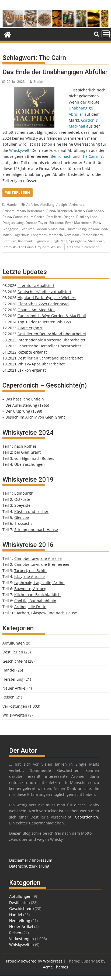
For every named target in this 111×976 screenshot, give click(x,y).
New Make (72, 234)
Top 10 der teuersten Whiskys (44, 321)
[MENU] (106, 34)
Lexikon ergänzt (32, 370)
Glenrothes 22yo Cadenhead (43, 303)
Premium (9, 241)
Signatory (41, 241)
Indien (7, 234)
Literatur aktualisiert (36, 285)
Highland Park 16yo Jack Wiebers (47, 297)
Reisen (8, 697)
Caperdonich (86, 817)
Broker (79, 210)
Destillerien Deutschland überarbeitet (52, 333)
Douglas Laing (13, 222)
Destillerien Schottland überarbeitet (50, 358)
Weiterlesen (17, 192)
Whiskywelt (19, 150)
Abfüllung (47, 204)
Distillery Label (87, 216)
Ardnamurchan (13, 210)
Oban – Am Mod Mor (36, 309)
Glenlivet (27, 229)
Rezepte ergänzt (32, 352)
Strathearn (96, 241)
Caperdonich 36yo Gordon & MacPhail (52, 315)
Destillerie (54, 216)
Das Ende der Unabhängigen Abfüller (54, 72)
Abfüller (32, 204)
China (6, 216)
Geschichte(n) (14, 661)
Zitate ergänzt (30, 327)
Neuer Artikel (14, 688)
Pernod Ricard (92, 234)
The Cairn (89, 156)
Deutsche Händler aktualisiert (44, 291)
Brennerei (64, 210)
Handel (12, 204)
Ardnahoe (77, 204)
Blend (50, 210)
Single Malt (59, 241)
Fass (96, 222)
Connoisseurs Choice (28, 216)
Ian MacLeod (97, 229)
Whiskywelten (14, 715)
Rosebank (25, 241)
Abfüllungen (13, 643)
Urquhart (42, 247)
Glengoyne (10, 229)
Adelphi (62, 204)
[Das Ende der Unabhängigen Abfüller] (34, 90)
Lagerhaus (21, 234)
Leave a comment (85, 247)
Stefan (38, 81)
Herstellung (12, 679)
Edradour (56, 222)
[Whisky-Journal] (55, 25)
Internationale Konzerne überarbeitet (51, 340)
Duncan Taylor (36, 222)
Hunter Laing (76, 229)
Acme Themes (55, 967)
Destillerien (12, 652)
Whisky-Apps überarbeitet (41, 364)
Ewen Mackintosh (78, 222)
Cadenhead (94, 210)
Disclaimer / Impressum (30, 860)
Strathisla (9, 247)
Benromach (61, 156)
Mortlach (55, 234)
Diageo (69, 216)
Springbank (77, 241)
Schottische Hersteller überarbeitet (49, 345)
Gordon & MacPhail (50, 229)
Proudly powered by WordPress (34, 961)
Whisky (56, 247)
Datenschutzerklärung (29, 866)
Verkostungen (14, 706)
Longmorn (39, 234)
